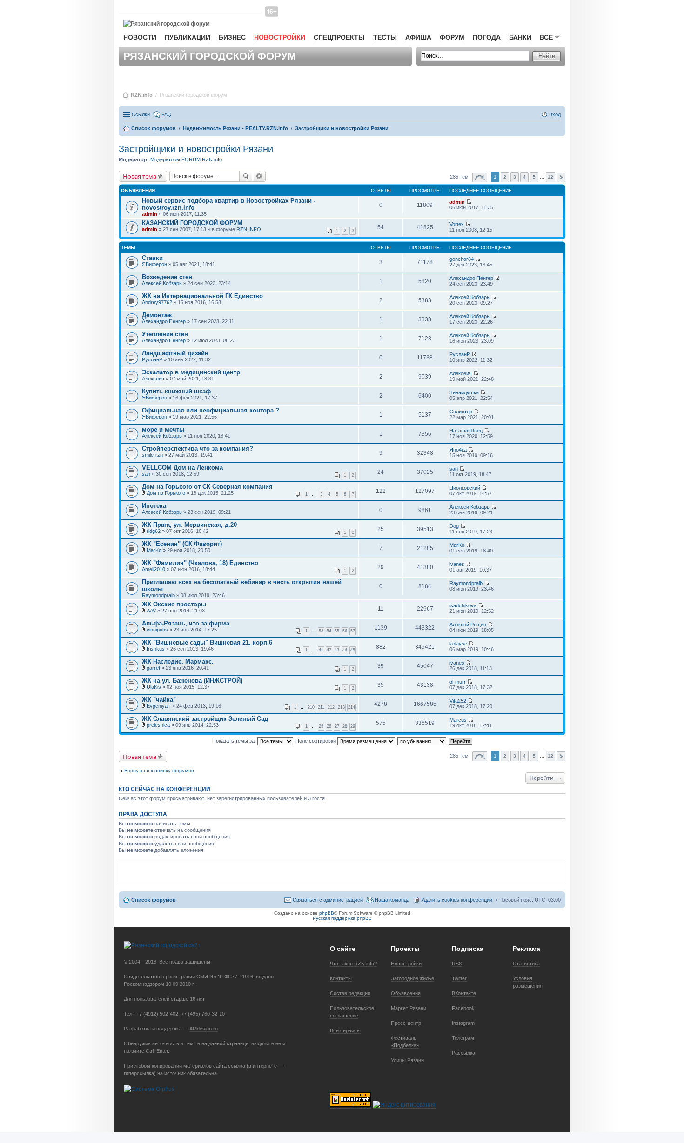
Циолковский (464, 488)
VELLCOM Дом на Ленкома (182, 467)
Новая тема (139, 176)
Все (546, 37)
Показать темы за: (234, 741)
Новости (139, 37)
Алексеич (153, 378)
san (146, 474)
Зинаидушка (464, 392)
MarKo (154, 550)
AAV (151, 610)
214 (351, 707)
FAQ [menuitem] (166, 114)
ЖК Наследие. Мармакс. (178, 661)
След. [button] (561, 177)
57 (352, 631)
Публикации (187, 37)
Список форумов (153, 900)
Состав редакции (350, 993)
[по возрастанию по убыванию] (422, 741)
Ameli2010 (153, 569)
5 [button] (534, 176)
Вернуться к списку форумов (159, 770)
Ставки (152, 257)
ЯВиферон (154, 264)
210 (311, 707)
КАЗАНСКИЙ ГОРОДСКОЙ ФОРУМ (192, 222)
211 (321, 707)
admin (149, 214)
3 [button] (514, 176)
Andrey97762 (157, 302)
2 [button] (504, 176)
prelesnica (158, 725)
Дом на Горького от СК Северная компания (207, 486)
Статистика (526, 963)
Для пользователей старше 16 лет (164, 999)
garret (153, 668)
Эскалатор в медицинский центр (191, 372)
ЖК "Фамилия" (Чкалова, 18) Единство (200, 562)
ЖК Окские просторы (174, 604)
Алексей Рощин (467, 624)
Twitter (459, 978)
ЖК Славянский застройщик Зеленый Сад (205, 718)
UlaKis (154, 687)
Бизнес (232, 37)
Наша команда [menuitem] (392, 900)
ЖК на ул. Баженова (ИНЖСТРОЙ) (192, 680)
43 (337, 650)
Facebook (463, 1008)
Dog (454, 526)
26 (329, 726)
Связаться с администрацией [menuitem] (328, 900)
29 (352, 726)
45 (352, 650)
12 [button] (550, 176)
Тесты (385, 37)
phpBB (326, 913)
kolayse (458, 643)
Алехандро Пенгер (471, 278)
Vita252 (457, 701)
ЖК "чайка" (159, 699)
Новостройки (279, 37)
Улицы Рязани (407, 1060)
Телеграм (463, 1038)
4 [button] (524, 176)
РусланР (152, 359)
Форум (452, 37)
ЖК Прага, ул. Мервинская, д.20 (189, 524)
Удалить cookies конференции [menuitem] (456, 900)
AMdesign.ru (203, 1028)
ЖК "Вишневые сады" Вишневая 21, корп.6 (207, 642)
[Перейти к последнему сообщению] (468, 202)
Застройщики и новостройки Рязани (196, 149)
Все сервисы (345, 1030)
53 (321, 631)
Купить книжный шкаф (176, 391)
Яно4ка (458, 449)
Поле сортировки (316, 741)
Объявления (406, 993)
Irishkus (156, 648)
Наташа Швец (466, 430)
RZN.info (142, 95)
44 (344, 650)
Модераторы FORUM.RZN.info (186, 159)
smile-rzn (152, 455)
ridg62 (154, 531)
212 (331, 707)
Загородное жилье (412, 978)
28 (344, 726)
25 (321, 726)
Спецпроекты (339, 37)
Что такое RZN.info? (353, 963)
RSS (457, 963)
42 (329, 650)
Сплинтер (460, 411)
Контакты (341, 978)
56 (344, 631)
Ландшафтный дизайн (175, 353)
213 (341, 707)
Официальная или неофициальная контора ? (210, 410)
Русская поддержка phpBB (342, 918)
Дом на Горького (166, 493)
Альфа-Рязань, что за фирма (185, 623)
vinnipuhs (157, 629)
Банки (520, 37)
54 (329, 631)
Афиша (418, 37)
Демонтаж (157, 315)
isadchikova (462, 605)
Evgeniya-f (159, 706)
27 (337, 726)
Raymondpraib (158, 595)
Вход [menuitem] (555, 114)
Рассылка (463, 1053)
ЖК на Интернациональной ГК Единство (202, 295)
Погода (487, 37)
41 (321, 650)
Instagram (463, 1023)
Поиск (246, 176)
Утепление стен (165, 334)
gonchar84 (461, 259)
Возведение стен (167, 276)
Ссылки (141, 114)
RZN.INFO (248, 229)
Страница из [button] (479, 177)
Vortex (456, 224)
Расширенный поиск (259, 176)
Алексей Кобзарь (162, 283)
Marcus (458, 720)
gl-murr (457, 681)
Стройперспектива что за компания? (197, 448)
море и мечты (163, 429)
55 (337, 631)
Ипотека (154, 505)
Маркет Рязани (408, 1008)
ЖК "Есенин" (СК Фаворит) (182, 543)
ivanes (456, 564)
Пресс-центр (406, 1023)
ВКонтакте (464, 993)
